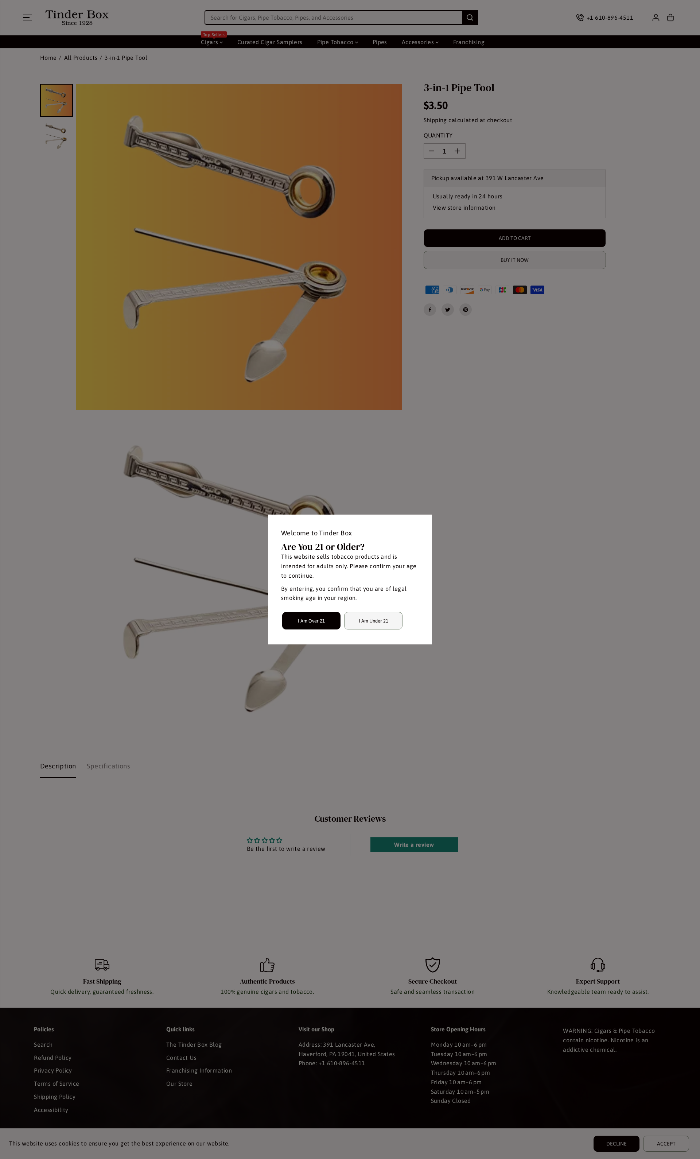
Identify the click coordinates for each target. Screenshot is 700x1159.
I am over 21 (311, 621)
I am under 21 (373, 621)
